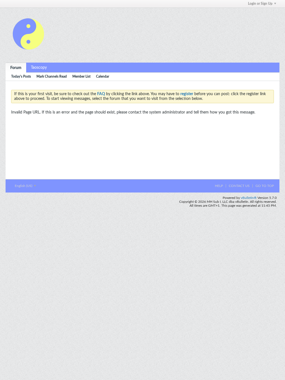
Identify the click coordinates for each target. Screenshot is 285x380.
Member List (81, 76)
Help (219, 185)
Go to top (264, 185)
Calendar (102, 76)
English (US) (24, 185)
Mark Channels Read (51, 76)
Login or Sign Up (260, 3)
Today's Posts (21, 76)
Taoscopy (39, 68)
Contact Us (239, 185)
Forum (15, 68)
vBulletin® (249, 197)
